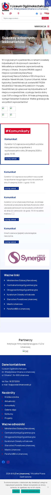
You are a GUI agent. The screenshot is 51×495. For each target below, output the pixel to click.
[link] (48, 3)
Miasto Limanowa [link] (15, 304)
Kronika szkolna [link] (12, 397)
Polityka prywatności (30, 491)
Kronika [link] (33, 47)
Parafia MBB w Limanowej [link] (18, 308)
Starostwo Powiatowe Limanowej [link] (22, 299)
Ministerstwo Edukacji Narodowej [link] (22, 280)
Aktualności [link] (20, 47)
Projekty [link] (8, 418)
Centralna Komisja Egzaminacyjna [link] (22, 285)
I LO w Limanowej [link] (21, 473)
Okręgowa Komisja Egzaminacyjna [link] (22, 289)
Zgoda (15, 491)
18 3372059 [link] (14, 381)
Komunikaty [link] (10, 405)
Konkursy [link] (9, 414)
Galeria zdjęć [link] (10, 409)
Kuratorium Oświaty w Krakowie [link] (21, 294)
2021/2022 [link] (7, 47)
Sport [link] (42, 47)
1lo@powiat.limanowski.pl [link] (19, 384)
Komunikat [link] (11, 139)
